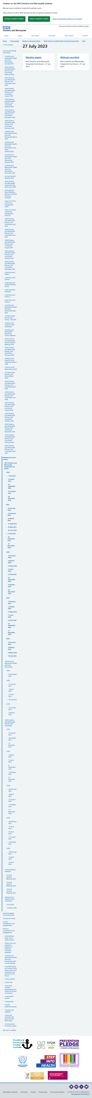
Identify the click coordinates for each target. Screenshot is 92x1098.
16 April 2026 (11, 858)
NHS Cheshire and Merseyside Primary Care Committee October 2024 (10, 103)
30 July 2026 (12, 656)
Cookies (33, 1092)
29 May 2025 (12, 612)
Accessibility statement (10, 1092)
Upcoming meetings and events (9, 52)
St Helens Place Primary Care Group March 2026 (10, 375)
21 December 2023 (11, 779)
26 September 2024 (11, 579)
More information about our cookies (67, 19)
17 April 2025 (11, 827)
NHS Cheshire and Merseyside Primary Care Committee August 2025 (10, 244)
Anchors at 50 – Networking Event (11, 368)
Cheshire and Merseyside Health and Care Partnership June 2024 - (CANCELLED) (11, 146)
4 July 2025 (10, 905)
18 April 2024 (11, 795)
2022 (8, 472)
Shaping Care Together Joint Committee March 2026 (11, 361)
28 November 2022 (11, 498)
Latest (20, 36)
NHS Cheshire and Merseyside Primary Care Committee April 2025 (10, 222)
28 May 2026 (12, 653)
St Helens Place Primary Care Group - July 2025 (10, 318)
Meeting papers (34, 57)
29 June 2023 (12, 530)
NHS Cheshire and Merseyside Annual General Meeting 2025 (10, 341)
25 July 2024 (12, 574)
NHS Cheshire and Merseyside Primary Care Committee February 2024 (10, 70)
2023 (83, 41)
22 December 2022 (11, 745)
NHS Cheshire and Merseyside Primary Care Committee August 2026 (10, 406)
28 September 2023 (11, 539)
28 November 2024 (11, 591)
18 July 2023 (13, 699)
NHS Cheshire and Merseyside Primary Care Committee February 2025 (10, 124)
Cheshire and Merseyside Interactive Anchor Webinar (10, 332)
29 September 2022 (11, 486)
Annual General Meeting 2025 (11, 891)
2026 (8, 639)
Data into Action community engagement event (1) (10, 212)
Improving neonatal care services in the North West (9, 1018)
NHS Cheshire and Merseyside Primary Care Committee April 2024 (10, 81)
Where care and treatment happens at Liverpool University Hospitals (10, 947)
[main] (46, 540)
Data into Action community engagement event (10, 203)
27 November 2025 (11, 632)
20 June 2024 (10, 570)
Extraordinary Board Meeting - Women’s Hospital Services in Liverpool (11, 194)
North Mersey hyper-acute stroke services (9, 938)
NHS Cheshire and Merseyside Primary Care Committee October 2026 (10, 417)
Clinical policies (10, 979)
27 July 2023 (12, 533)
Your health (35, 36)
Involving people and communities (8, 914)
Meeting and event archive (31, 41)
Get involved (69, 36)
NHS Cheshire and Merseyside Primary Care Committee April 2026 (10, 385)
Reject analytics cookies (39, 19)
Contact (85, 36)
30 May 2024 (12, 566)
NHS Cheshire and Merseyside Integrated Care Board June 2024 (10, 184)
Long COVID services (9, 997)
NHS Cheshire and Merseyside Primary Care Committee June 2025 (10, 233)
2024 (8, 552)
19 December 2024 (11, 811)
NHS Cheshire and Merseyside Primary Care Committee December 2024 (10, 113)
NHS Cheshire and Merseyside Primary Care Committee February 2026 (10, 351)
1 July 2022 (12, 476)
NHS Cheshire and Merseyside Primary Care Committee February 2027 (10, 438)
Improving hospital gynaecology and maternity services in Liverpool (10, 989)
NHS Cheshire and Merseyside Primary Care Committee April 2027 (10, 449)
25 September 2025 (11, 625)
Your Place (51, 36)
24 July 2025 (12, 620)
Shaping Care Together (9, 1011)
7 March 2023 (11, 690)
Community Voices (9, 918)
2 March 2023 (11, 756)
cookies (86, 26)
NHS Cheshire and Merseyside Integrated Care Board (61, 41)
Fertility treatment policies (11, 1006)
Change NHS (9, 1001)
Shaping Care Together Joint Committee (9, 325)
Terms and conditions (57, 1092)
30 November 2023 (11, 546)
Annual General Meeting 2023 (11, 877)
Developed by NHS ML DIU (80, 1094)
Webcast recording (69, 57)
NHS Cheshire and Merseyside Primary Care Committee (10, 723)
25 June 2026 (11, 863)
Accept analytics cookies (14, 19)
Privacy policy (43, 1092)
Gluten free (9, 982)
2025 (8, 598)
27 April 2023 (12, 524)
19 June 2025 (10, 616)
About (6, 36)
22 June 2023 (11, 761)
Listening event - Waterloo (10, 291)
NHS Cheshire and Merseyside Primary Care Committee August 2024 (10, 92)
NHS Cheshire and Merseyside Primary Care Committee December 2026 (10, 428)
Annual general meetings (10, 870)
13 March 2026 (12, 908)
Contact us (24, 1092)
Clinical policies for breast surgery (10, 1025)
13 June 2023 (11, 695)
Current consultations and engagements (9, 923)
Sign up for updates (9, 1030)
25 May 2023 (12, 527)
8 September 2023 (12, 767)
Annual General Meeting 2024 (10, 177)
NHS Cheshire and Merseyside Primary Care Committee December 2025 (10, 265)
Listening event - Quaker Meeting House (10, 284)
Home (5, 41)
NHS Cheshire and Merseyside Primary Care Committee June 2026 (10, 395)
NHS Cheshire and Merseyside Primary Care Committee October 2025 (10, 254)
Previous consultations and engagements (9, 930)
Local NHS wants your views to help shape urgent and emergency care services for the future (11, 971)
